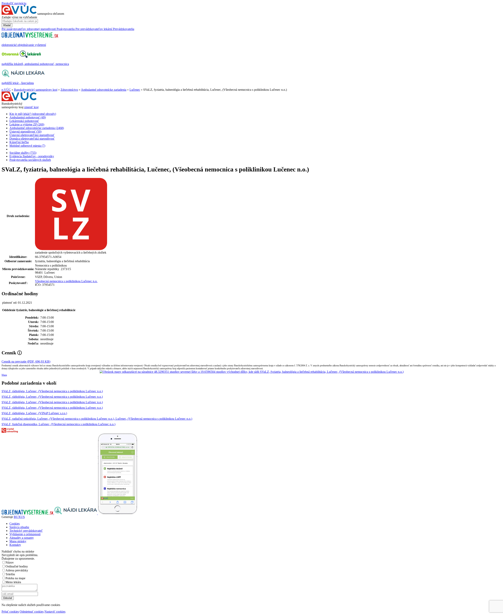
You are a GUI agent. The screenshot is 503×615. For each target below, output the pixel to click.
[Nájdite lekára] (76, 513)
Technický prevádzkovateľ (26, 530)
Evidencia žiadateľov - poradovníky (31, 156)
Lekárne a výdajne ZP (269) (26, 124)
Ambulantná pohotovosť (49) (27, 117)
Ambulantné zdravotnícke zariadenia (103, 89)
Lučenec (134, 89)
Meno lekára (13, 582)
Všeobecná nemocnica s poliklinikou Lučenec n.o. (66, 281)
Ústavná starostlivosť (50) (25, 131)
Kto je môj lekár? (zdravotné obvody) (32, 113)
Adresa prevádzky (17, 570)
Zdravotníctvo (69, 89)
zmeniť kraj (31, 107)
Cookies (14, 523)
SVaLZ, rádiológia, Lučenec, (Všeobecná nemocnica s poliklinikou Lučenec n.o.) (52, 391)
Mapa (4, 375)
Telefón (10, 574)
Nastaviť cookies (54, 611)
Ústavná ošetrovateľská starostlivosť (31, 135)
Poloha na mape (15, 578)
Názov (10, 562)
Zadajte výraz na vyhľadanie (19, 17)
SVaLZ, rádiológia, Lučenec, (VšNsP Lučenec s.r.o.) (34, 413)
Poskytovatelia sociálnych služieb (30, 159)
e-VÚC (6, 89)
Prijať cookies (10, 611)
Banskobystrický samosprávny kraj (35, 89)
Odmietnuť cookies (32, 611)
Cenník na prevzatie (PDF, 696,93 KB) (26, 361)
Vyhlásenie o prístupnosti (24, 534)
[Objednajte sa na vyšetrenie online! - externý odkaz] (28, 513)
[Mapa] (251, 372)
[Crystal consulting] (10, 431)
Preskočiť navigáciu (14, 3)
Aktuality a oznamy (21, 537)
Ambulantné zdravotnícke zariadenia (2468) (36, 128)
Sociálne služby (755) (22, 152)
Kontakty (15, 544)
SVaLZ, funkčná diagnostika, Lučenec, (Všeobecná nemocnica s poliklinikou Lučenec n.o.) (58, 424)
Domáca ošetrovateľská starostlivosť (32, 138)
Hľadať (7, 25)
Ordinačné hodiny (17, 566)
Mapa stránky (17, 541)
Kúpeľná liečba (19, 142)
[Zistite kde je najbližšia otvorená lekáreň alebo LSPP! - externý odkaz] (117, 513)
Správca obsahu (19, 527)
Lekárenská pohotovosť (24, 121)
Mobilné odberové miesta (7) (27, 145)
